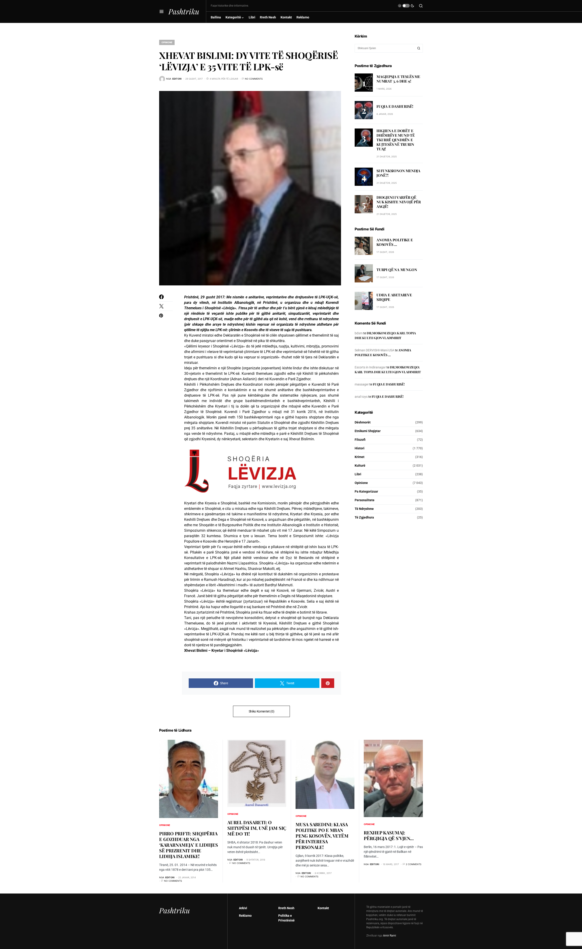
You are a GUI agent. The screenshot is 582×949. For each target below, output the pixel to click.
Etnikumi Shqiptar (368, 431)
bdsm (359, 333)
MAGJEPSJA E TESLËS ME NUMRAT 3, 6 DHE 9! (398, 78)
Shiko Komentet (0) (261, 711)
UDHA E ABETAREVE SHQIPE (394, 297)
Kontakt (323, 908)
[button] (161, 11)
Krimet (359, 457)
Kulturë (360, 465)
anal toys (361, 396)
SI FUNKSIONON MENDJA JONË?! (398, 173)
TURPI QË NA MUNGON (396, 269)
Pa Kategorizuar (366, 491)
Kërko (419, 48)
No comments (254, 78)
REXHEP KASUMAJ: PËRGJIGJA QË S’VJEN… (389, 835)
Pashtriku (183, 11)
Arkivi (243, 908)
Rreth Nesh (286, 908)
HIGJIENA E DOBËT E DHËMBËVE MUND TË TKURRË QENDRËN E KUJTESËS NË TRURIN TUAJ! (395, 139)
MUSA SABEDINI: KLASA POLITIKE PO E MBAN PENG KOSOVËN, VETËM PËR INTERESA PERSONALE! (322, 835)
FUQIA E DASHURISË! (394, 106)
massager (362, 384)
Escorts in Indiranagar (370, 367)
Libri (358, 474)
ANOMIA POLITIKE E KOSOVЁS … (394, 242)
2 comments (413, 864)
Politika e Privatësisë (286, 918)
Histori (359, 448)
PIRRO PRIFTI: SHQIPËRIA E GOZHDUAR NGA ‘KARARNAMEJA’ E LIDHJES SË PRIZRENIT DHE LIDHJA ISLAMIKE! (188, 844)
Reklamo (245, 915)
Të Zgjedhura (364, 517)
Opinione (166, 42)
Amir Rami (389, 935)
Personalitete (364, 500)
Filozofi (360, 439)
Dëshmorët (363, 422)
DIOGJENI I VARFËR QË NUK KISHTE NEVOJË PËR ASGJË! (398, 202)
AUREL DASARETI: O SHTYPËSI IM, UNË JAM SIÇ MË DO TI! (256, 828)
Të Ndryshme (364, 509)
